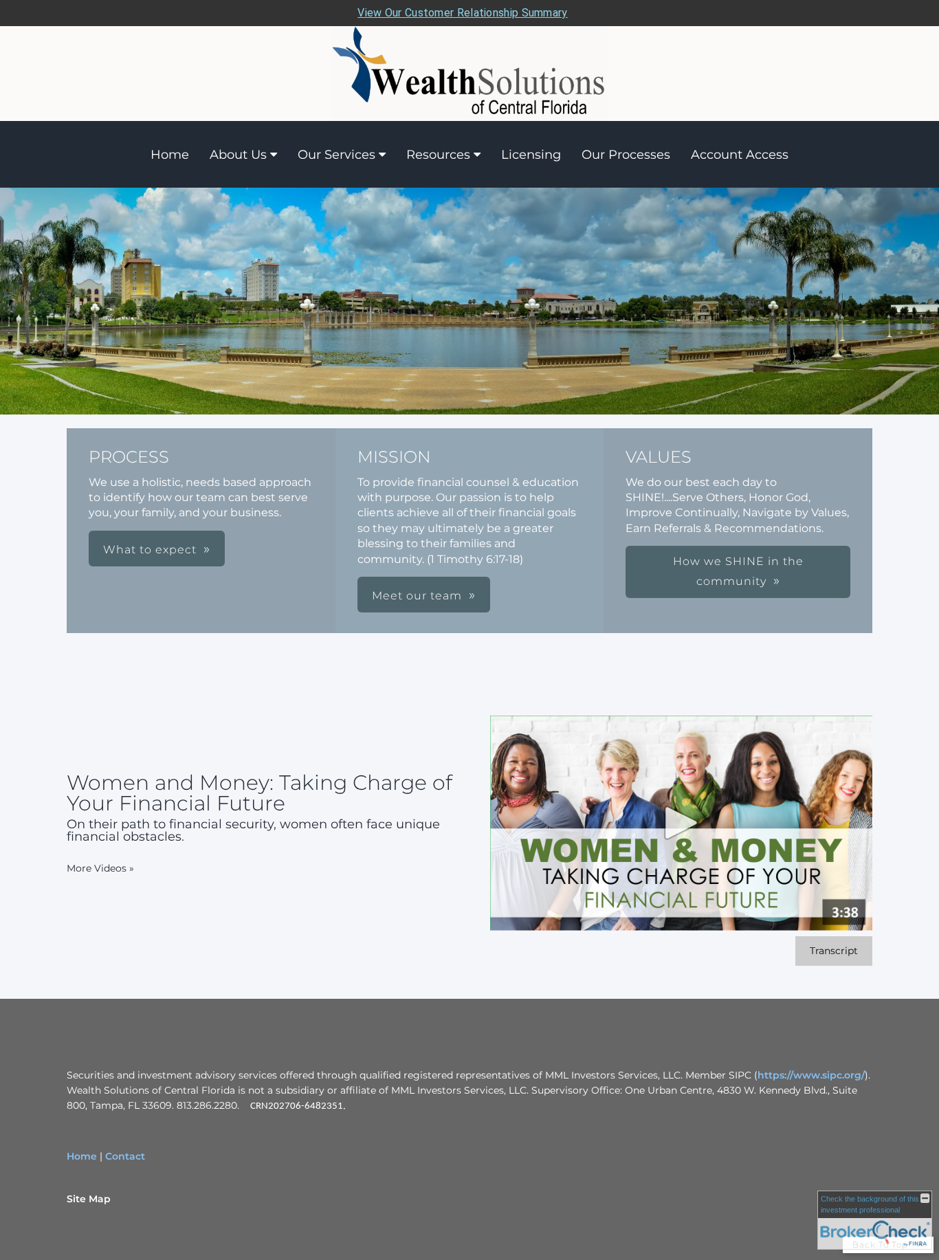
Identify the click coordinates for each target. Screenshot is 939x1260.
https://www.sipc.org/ (811, 1075)
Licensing (531, 154)
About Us (238, 154)
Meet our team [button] (417, 595)
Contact (125, 1156)
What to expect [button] (150, 549)
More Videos (100, 868)
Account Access (739, 154)
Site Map (89, 1199)
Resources (438, 154)
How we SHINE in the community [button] (738, 571)
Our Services (336, 154)
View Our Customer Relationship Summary (462, 12)
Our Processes (626, 154)
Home (170, 154)
